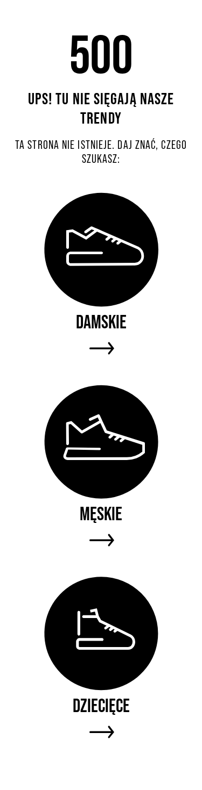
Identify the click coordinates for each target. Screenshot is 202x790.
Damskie (101, 321)
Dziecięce (101, 705)
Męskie (101, 513)
